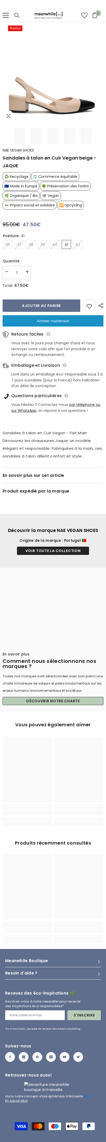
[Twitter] (78, 1057)
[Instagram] (24, 1057)
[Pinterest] (37, 1057)
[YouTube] (64, 1057)
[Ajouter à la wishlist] (89, 305)
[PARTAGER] (99, 305)
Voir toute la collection (53, 550)
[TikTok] (51, 1057)
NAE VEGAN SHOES (18, 150)
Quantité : (12, 261)
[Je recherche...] (17, 15)
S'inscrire (84, 1015)
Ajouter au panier (41, 305)
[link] (27, 812)
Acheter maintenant (53, 321)
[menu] (6, 15)
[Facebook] (10, 1057)
